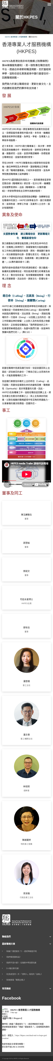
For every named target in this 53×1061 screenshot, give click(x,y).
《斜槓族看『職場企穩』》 (15, 980)
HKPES (16, 1058)
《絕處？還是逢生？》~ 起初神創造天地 (21, 951)
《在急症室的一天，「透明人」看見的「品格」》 (24, 974)
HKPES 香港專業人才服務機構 (25, 1010)
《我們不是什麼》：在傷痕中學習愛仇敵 (20, 963)
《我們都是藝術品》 (13, 957)
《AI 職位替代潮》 (12, 968)
